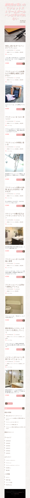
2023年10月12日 (10, 193)
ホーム (15, 495)
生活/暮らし (17, 52)
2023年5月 (8, 453)
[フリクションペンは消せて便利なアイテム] (14, 296)
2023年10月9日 (10, 219)
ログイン (8, 477)
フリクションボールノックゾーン (13, 465)
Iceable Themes (16, 493)
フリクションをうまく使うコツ (14, 118)
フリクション (12, 52)
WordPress (20, 492)
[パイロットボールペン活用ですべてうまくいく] (14, 370)
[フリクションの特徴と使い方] (14, 154)
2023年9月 (8, 443)
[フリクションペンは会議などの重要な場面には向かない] (14, 85)
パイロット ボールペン (14, 336)
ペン (7, 63)
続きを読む (19, 63)
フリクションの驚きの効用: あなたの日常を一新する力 (14, 189)
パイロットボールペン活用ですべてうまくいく (14, 358)
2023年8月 (8, 445)
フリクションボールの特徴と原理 (14, 260)
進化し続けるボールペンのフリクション (14, 47)
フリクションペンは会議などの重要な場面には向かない (14, 73)
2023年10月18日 (10, 121)
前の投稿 (10, 403)
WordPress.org (9, 484)
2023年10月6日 (10, 263)
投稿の (8, 479)
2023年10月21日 (10, 77)
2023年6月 (8, 450)
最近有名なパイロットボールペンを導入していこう (14, 330)
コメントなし (9, 54)
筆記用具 (21, 52)
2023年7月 (8, 448)
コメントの (9, 482)
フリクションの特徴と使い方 (14, 143)
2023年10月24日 (10, 50)
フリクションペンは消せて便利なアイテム (14, 286)
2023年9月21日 (10, 361)
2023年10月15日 (10, 146)
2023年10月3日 (10, 289)
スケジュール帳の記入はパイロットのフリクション (14, 216)
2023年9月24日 (10, 334)
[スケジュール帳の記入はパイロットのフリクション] (14, 227)
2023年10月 (8, 440)
